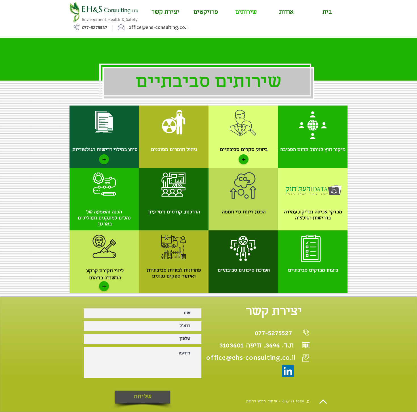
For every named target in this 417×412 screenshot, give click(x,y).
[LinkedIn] (288, 371)
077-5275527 (94, 28)
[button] (104, 159)
